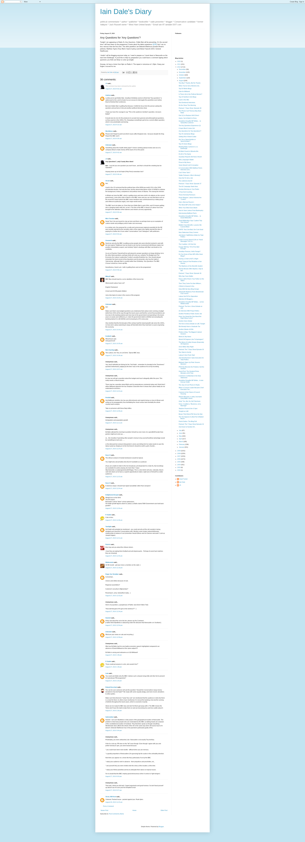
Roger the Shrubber (112, 574)
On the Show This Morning (187, 105)
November (182, 72)
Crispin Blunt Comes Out (187, 128)
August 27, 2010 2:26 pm (113, 710)
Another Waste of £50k (186, 329)
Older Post (164, 810)
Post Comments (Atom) (116, 814)
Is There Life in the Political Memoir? (190, 94)
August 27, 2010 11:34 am (113, 488)
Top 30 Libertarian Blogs (187, 134)
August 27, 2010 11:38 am (113, 520)
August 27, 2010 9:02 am (113, 89)
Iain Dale (182, 482)
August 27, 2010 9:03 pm (113, 776)
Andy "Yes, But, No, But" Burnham (189, 401)
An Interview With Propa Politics (189, 311)
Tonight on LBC (184, 411)
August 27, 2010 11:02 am (113, 391)
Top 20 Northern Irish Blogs (187, 97)
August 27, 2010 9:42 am (113, 152)
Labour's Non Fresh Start (187, 355)
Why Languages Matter (186, 160)
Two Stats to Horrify (185, 352)
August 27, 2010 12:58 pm (113, 637)
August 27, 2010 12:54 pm (113, 625)
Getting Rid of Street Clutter (187, 136)
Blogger (161, 826)
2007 (179, 456)
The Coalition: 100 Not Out (187, 244)
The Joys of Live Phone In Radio (189, 385)
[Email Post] (123, 72)
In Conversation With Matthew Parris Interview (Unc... (190, 169)
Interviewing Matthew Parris (188, 213)
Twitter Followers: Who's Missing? (189, 175)
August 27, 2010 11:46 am (113, 556)
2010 (179, 67)
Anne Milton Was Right (186, 347)
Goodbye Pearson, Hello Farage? (190, 251)
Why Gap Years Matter (186, 276)
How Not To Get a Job (186, 178)
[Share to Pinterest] (136, 72)
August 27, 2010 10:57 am (113, 369)
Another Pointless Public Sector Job (190, 314)
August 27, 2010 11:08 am (113, 411)
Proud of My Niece (185, 162)
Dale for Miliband (184, 91)
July (180, 430)
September (182, 78)
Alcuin (107, 181)
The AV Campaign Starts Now (188, 186)
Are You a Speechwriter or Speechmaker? (187, 140)
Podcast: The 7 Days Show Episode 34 (191, 424)
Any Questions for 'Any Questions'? (190, 131)
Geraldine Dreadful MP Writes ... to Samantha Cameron (190, 122)
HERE (154, 44)
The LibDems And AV (185, 181)
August (181, 80)
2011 (179, 64)
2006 (179, 459)
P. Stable (108, 515)
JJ (106, 83)
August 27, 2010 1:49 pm (113, 667)
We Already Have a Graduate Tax (189, 326)
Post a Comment (108, 806)
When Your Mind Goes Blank (188, 208)
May (180, 436)
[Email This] (127, 72)
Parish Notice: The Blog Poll (188, 421)
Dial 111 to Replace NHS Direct (189, 115)
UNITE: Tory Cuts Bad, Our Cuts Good (191, 229)
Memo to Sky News (185, 336)
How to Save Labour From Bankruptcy (191, 210)
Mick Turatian (109, 218)
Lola (106, 673)
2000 (179, 470)
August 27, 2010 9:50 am (113, 212)
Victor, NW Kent (110, 797)
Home (134, 810)
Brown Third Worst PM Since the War (191, 414)
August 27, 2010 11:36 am (113, 508)
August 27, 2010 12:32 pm (113, 595)
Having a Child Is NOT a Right (188, 259)
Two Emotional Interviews (187, 102)
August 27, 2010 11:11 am (113, 423)
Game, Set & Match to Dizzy (188, 118)
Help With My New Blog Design (189, 289)
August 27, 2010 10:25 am (113, 298)
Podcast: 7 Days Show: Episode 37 (190, 183)
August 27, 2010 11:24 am (113, 449)
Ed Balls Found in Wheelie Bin (188, 151)
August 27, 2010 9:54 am (113, 234)
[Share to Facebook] (134, 72)
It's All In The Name (185, 154)
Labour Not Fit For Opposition (188, 296)
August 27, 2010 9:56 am (113, 270)
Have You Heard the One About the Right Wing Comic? (190, 317)
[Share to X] (131, 72)
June (181, 433)
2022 (179, 61)
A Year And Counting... (186, 192)
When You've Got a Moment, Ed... (189, 86)
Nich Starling (109, 350)
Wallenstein (109, 562)
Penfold (108, 397)
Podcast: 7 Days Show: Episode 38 (190, 108)
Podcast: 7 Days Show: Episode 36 (190, 273)
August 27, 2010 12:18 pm (113, 568)
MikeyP (107, 276)
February (182, 444)
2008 (179, 453)
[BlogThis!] (129, 72)
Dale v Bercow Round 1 (186, 202)
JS (180, 485)
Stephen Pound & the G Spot (188, 408)
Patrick (107, 544)
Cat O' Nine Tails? (184, 172)
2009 (179, 451)
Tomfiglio (108, 526)
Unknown (108, 145)
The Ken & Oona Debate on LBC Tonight (192, 324)
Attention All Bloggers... (186, 299)
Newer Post (104, 810)
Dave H (107, 455)
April (180, 439)
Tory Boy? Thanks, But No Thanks (190, 83)
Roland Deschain (111, 687)
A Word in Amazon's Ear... (187, 286)
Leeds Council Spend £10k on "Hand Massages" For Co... (191, 240)
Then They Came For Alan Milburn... (190, 283)
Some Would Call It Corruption (188, 165)
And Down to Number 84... (187, 427)
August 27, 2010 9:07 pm (113, 790)
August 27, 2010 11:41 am (113, 538)
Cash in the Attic (184, 100)
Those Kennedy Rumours (187, 195)
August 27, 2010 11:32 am (113, 476)
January (182, 447)
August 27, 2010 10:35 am (113, 343)
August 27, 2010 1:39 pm (113, 655)
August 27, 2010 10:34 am (113, 330)
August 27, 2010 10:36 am (113, 355)
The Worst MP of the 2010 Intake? (190, 205)
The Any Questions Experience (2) (190, 125)
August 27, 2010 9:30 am (113, 138)
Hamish (108, 618)
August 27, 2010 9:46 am (113, 174)
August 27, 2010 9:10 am (113, 125)
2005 (179, 462)
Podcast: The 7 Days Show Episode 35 (191, 349)
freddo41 (108, 336)
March (181, 441)
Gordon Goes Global (185, 321)
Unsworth (108, 240)
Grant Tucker (183, 479)
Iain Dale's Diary (126, 12)
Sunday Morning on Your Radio (189, 189)
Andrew (108, 95)
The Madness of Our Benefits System (191, 266)
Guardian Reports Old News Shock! (190, 157)
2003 (179, 467)
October (181, 75)
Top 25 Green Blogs (185, 144)
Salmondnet (109, 717)
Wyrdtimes (109, 131)
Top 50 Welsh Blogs (185, 88)
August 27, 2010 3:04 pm (113, 730)
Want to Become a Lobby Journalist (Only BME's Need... (190, 397)
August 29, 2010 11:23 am (113, 802)
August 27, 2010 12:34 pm (113, 611)
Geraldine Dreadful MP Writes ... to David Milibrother (190, 217)
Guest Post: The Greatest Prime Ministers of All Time (189, 372)
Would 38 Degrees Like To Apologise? (191, 339)
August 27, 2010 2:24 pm (113, 681)
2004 (179, 465)
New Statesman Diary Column (188, 232)
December (182, 69)
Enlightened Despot (112, 495)
